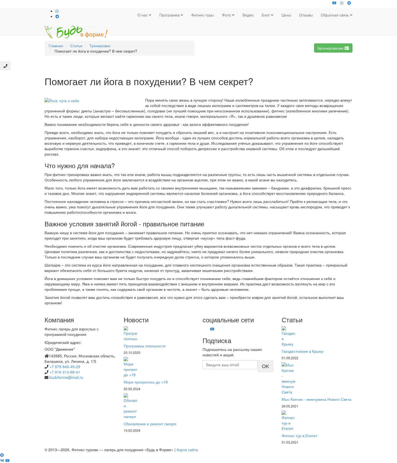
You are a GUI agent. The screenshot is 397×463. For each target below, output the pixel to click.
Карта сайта (187, 449)
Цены (286, 15)
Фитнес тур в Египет (299, 435)
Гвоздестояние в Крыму (303, 351)
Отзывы (306, 15)
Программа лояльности (145, 345)
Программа (170, 15)
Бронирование (331, 48)
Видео (248, 15)
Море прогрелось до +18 (146, 382)
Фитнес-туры (202, 15)
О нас (143, 15)
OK (265, 365)
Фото (227, 15)
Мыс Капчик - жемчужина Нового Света (316, 399)
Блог (266, 15)
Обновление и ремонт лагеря (150, 423)
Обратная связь (335, 15)
